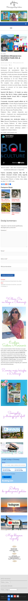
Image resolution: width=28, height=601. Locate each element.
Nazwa (3, 251)
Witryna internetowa (6, 266)
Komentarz (4, 230)
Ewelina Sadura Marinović (7, 62)
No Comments (5, 65)
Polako (2, 596)
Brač (4, 53)
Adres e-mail (4, 258)
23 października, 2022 (19, 62)
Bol (2, 53)
